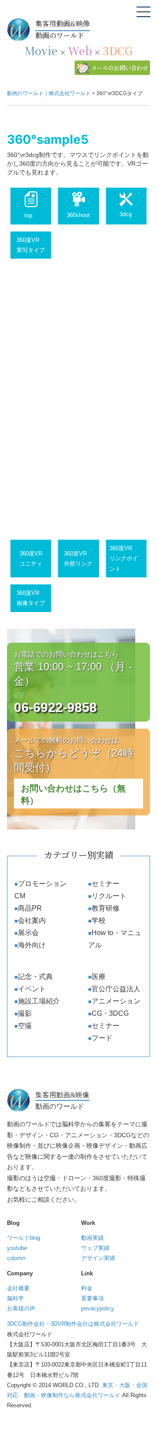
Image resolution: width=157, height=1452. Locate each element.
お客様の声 (21, 1308)
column (16, 1258)
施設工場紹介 (39, 1001)
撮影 (25, 1013)
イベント (32, 989)
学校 (99, 920)
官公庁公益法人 (116, 989)
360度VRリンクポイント (123, 558)
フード (102, 1038)
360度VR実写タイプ (31, 245)
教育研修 (105, 908)
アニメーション (116, 1001)
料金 (86, 1288)
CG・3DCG (110, 1013)
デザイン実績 (98, 1258)
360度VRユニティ (31, 558)
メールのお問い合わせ (119, 68)
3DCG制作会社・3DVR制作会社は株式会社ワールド (73, 1323)
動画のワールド (62, 29)
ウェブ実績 (95, 1248)
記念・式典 (35, 976)
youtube (17, 1248)
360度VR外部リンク (78, 558)
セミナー (105, 883)
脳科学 (15, 1298)
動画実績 (92, 1238)
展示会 (28, 932)
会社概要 (18, 1288)
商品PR (30, 908)
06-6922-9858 (55, 707)
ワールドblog (23, 1238)
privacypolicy (97, 1308)
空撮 (25, 1025)
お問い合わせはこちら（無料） (73, 794)
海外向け (32, 945)
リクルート (109, 896)
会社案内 (32, 920)
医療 (99, 976)
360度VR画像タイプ (31, 598)
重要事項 (92, 1298)
